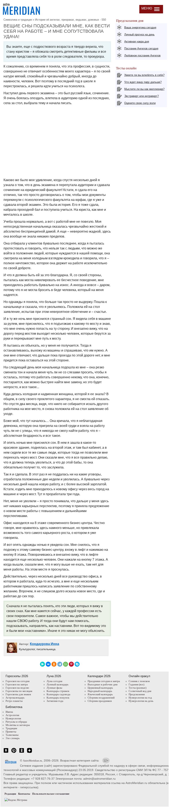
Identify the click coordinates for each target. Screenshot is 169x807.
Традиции (11, 728)
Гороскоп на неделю (17, 687)
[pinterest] (14, 752)
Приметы (11, 731)
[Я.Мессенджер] (42, 664)
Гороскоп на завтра (17, 684)
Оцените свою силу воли (140, 103)
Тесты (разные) (137, 687)
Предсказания (137, 694)
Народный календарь (100, 691)
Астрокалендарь (15, 697)
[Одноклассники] (54, 664)
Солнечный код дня (140, 691)
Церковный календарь (100, 687)
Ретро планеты (14, 700)
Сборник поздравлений (101, 697)
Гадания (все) (136, 684)
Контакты (24, 793)
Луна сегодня (54, 681)
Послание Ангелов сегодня (141, 48)
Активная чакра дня (136, 41)
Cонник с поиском (139, 681)
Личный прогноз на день (139, 34)
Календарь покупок (58, 697)
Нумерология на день (141, 700)
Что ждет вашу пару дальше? (143, 82)
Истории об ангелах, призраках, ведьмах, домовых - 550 (70, 19)
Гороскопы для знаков (18, 694)
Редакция (10, 793)
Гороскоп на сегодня (17, 681)
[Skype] (77, 664)
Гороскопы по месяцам (19, 691)
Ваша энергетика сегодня (140, 27)
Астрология (12, 715)
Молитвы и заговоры (18, 725)
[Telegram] (59, 664)
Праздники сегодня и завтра (104, 681)
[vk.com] (6, 752)
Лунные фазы (54, 687)
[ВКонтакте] (48, 664)
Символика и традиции (18, 19)
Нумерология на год (140, 697)
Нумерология (13, 718)
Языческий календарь (100, 694)
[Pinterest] (71, 664)
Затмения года (55, 700)
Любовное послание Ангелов (142, 55)
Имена (9, 711)
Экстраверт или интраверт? (141, 96)
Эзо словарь (13, 738)
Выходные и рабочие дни (102, 684)
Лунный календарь (57, 684)
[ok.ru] (22, 752)
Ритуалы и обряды (16, 721)
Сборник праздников (100, 700)
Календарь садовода (58, 694)
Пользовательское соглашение (50, 793)
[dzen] (29, 752)
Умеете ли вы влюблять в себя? (144, 75)
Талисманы (12, 734)
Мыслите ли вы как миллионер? (144, 89)
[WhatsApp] (65, 664)
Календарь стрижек (58, 691)
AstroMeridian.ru (32, 760)
